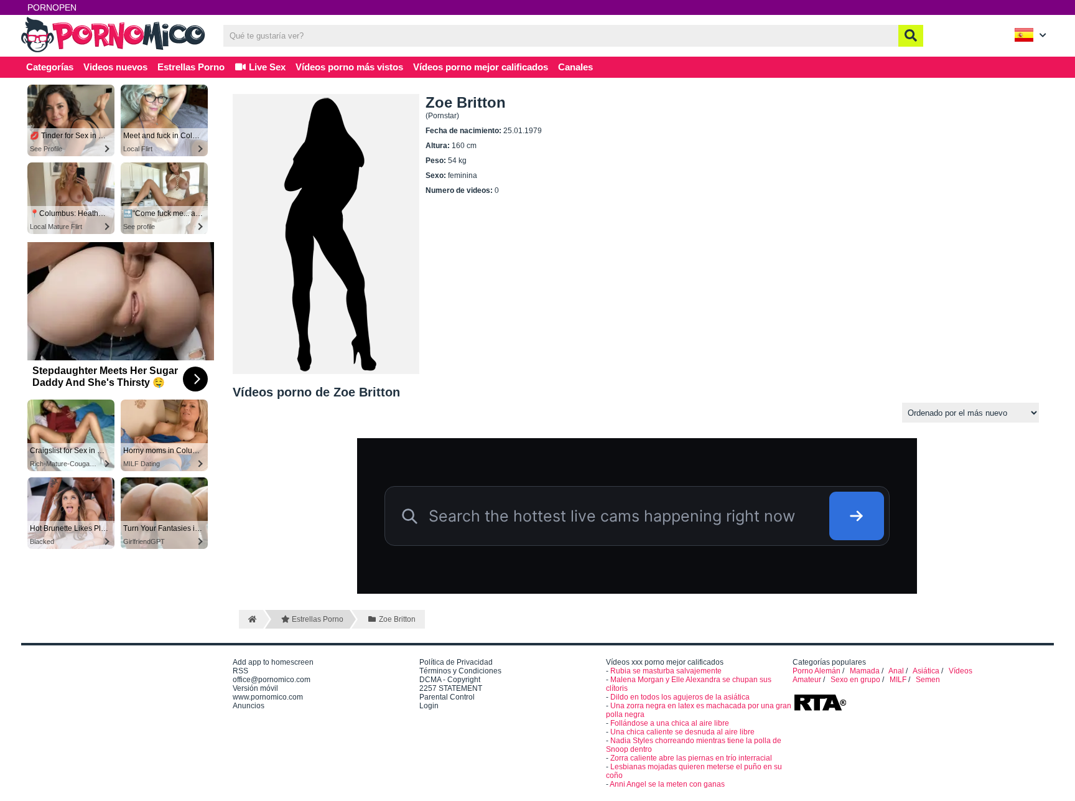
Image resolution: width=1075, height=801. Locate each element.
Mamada (865, 671)
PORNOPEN (52, 7)
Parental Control (447, 697)
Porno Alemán (816, 671)
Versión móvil (255, 688)
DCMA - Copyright (449, 679)
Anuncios (248, 705)
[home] (251, 619)
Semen (928, 679)
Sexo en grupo (855, 679)
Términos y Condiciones (460, 671)
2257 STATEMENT (450, 688)
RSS (240, 671)
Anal (896, 671)
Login (429, 705)
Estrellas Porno (191, 67)
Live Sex (266, 67)
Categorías (49, 67)
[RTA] (820, 709)
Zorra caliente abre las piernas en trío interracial (691, 758)
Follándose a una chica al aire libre (669, 723)
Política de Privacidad (456, 662)
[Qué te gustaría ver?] (910, 36)
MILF (898, 679)
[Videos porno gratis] (114, 51)
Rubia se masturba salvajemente (666, 671)
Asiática (926, 671)
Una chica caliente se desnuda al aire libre (682, 732)
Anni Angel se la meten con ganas (667, 784)
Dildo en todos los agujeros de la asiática (680, 697)
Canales (575, 67)
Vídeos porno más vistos (349, 67)
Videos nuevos (115, 67)
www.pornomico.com (268, 697)
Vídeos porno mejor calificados (480, 67)
